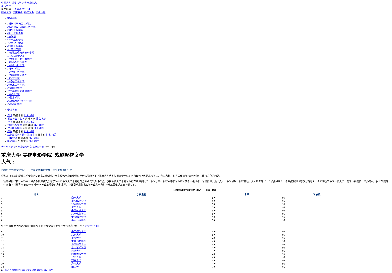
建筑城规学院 (15, 56)
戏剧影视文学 (14, 125)
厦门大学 (76, 207)
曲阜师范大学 (78, 254)
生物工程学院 (15, 72)
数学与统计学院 (17, 75)
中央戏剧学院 (78, 217)
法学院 (11, 36)
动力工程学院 (15, 33)
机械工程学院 (15, 46)
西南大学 (76, 260)
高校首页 (6, 12)
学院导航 (12, 18)
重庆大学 (6, 6)
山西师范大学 (78, 231)
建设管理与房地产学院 (20, 52)
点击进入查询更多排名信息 (27, 270)
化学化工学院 (15, 43)
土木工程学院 (15, 84)
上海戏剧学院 (78, 201)
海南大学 (76, 263)
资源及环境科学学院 (19, 101)
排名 (26, 115)
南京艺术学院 (78, 220)
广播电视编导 (14, 128)
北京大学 (76, 257)
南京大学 (76, 197)
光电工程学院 (15, 39)
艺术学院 (13, 97)
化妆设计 (12, 138)
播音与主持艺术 (15, 118)
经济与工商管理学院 (19, 59)
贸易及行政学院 (17, 62)
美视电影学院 (15, 65)
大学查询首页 (8, 146)
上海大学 (76, 238)
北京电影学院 (78, 213)
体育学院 (13, 78)
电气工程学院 (15, 30)
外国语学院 (14, 88)
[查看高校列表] (21, 9)
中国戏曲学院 (78, 241)
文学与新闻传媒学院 (19, 91)
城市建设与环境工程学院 (21, 27)
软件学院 (13, 68)
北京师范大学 (78, 204)
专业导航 (12, 109)
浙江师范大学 (78, 244)
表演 (9, 115)
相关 (31, 115)
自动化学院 (14, 104)
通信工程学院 (15, 81)
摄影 (9, 131)
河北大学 (76, 250)
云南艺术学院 (78, 247)
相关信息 (40, 12)
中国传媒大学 (78, 210)
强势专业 (29, 12)
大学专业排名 (92, 225)
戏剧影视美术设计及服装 (20, 134)
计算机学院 (14, 49)
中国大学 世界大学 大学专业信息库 (20, 2)
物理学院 (13, 94)
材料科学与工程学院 (19, 23)
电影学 (11, 141)
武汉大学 (76, 234)
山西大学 (76, 266)
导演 (9, 121)
